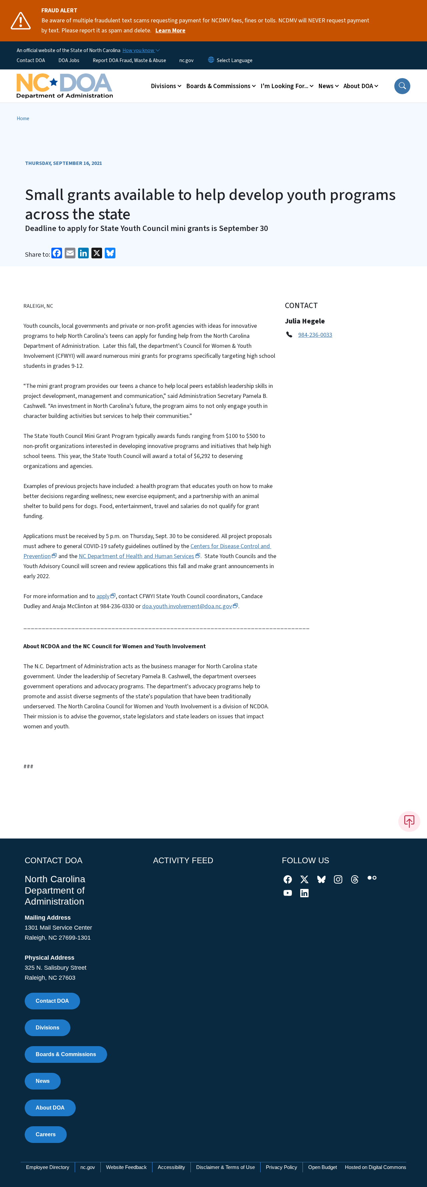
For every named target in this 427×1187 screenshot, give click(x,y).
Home (23, 118)
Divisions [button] (163, 86)
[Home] (65, 78)
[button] (402, 86)
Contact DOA (31, 60)
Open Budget (322, 1167)
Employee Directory (47, 1167)
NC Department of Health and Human (136, 556)
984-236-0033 (315, 335)
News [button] (326, 86)
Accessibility (171, 1167)
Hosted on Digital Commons (375, 1167)
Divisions (47, 1027)
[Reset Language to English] (211, 60)
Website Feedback (126, 1167)
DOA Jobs (68, 60)
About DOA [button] (358, 86)
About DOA (50, 1108)
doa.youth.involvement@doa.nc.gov (187, 606)
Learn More (170, 30)
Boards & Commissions (66, 1054)
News (43, 1081)
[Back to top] (409, 821)
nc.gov (186, 60)
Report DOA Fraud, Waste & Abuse (129, 60)
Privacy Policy (281, 1167)
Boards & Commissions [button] (218, 86)
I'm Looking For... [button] (284, 86)
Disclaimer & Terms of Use (225, 1167)
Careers (46, 1134)
